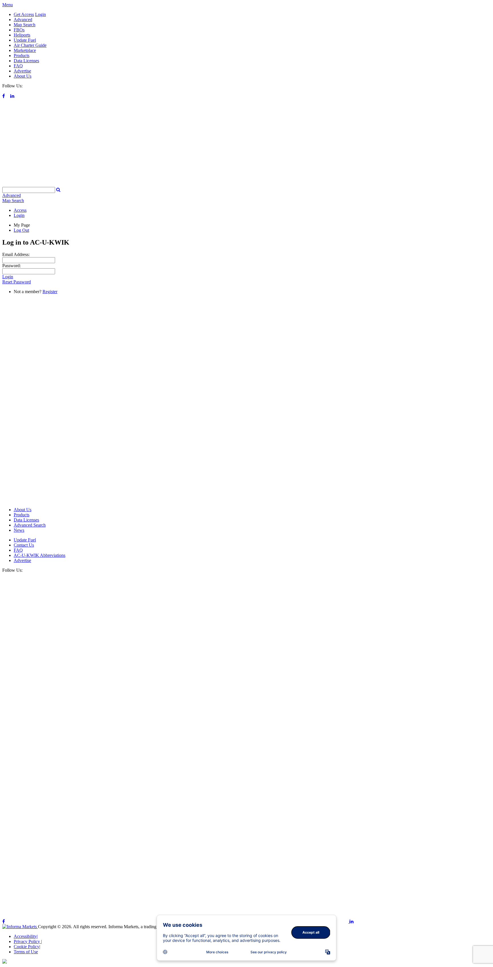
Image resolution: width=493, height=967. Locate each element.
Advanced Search (30, 525)
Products (21, 55)
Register (50, 291)
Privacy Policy (28, 941)
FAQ (18, 65)
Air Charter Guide (30, 45)
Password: (11, 265)
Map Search (24, 24)
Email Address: (16, 254)
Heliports (22, 35)
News (19, 530)
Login (40, 14)
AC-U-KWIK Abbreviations (39, 555)
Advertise (22, 71)
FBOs (19, 29)
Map (13, 200)
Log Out (21, 230)
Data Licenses (26, 60)
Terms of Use (26, 951)
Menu (7, 4)
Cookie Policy (27, 946)
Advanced (23, 19)
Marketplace (25, 50)
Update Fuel (25, 40)
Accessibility (26, 936)
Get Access (24, 14)
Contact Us (24, 545)
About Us (22, 76)
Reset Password (16, 281)
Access (20, 210)
